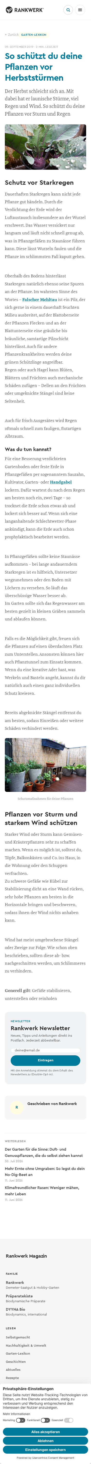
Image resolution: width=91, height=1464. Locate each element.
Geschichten (16, 1362)
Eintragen (45, 1060)
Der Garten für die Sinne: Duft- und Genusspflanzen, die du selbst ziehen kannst (44, 1155)
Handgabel (61, 482)
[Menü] (80, 10)
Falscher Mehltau (39, 299)
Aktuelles (13, 1370)
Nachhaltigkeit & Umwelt (26, 1345)
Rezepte (12, 1378)
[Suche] (68, 10)
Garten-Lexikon (18, 1353)
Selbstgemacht (18, 1337)
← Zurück (12, 34)
